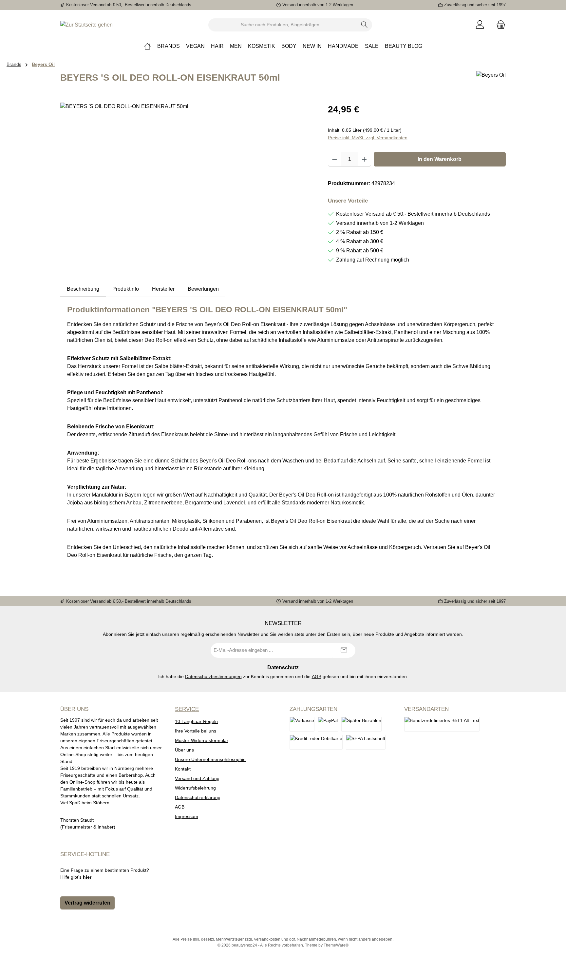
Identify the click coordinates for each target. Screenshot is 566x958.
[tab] (83, 289)
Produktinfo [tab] (125, 289)
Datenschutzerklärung (197, 797)
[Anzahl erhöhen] (364, 159)
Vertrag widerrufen (87, 903)
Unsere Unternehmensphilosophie (210, 759)
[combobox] (282, 24)
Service (187, 709)
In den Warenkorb (440, 159)
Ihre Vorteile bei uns (195, 730)
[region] (187, 173)
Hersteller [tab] (163, 289)
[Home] (147, 46)
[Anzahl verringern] (334, 159)
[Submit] (343, 650)
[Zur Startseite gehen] (86, 25)
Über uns (184, 750)
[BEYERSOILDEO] (187, 173)
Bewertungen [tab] (203, 289)
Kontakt (183, 769)
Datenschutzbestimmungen (213, 676)
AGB (316, 676)
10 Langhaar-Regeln (196, 721)
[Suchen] (364, 24)
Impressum (186, 816)
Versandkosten (267, 939)
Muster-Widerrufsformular (201, 740)
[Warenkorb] (499, 24)
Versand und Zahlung (197, 778)
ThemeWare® (336, 945)
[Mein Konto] (480, 24)
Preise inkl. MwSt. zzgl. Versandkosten (367, 137)
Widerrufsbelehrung (195, 788)
